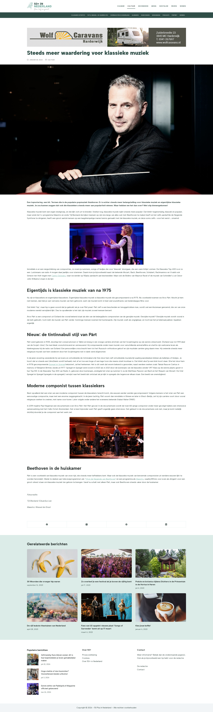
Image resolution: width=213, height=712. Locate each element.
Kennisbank (156, 15)
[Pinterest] (126, 524)
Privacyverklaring (89, 655)
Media (153, 6)
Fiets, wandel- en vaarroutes (97, 15)
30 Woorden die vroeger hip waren (43, 581)
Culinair (120, 6)
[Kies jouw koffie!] (160, 607)
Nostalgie (163, 6)
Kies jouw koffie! (143, 625)
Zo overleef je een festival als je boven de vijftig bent (106, 581)
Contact (141, 669)
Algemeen (135, 15)
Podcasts (166, 15)
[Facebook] (47, 524)
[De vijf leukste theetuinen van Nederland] (52, 607)
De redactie (142, 666)
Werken (182, 15)
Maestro (140, 479)
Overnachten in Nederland (119, 15)
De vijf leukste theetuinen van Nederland (46, 625)
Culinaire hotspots (78, 15)
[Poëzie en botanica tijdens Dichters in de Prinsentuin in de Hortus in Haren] (160, 563)
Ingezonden (145, 15)
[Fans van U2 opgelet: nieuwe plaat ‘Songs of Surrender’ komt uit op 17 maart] (106, 607)
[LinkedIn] (166, 524)
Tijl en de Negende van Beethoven (100, 479)
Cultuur (131, 6)
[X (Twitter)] (86, 524)
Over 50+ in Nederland (92, 661)
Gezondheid (143, 6)
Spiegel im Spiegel (57, 364)
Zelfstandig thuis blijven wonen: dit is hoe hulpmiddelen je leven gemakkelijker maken (58, 658)
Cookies (86, 658)
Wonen (183, 6)
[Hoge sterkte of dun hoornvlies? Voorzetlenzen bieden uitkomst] (33, 674)
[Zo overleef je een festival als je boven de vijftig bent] (106, 563)
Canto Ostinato (59, 275)
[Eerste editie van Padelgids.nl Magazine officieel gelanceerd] (33, 689)
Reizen (174, 6)
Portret (174, 15)
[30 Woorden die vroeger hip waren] (52, 563)
